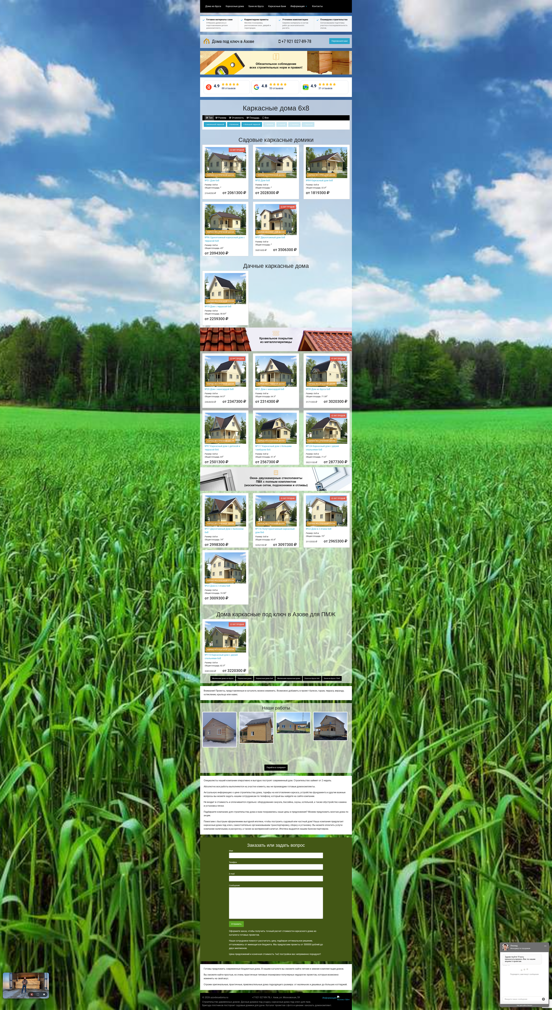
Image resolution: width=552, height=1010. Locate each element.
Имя (231, 851)
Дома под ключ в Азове (232, 41)
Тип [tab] (210, 117)
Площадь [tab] (254, 117)
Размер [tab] (222, 117)
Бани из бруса (256, 6)
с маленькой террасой (215, 124)
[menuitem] (213, 6)
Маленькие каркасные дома (288, 678)
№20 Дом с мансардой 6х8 (219, 389)
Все (266, 117)
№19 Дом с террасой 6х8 (218, 306)
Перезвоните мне (339, 41)
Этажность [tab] (237, 117)
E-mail (231, 874)
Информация (298, 6)
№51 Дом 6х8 (212, 180)
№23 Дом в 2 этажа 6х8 (217, 585)
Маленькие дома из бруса (222, 678)
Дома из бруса (213, 6)
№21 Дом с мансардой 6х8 (269, 389)
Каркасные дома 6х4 (264, 678)
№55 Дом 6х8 (262, 180)
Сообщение (234, 885)
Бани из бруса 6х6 (312, 678)
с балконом (233, 124)
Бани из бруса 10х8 (332, 678)
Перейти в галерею (276, 767)
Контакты (317, 6)
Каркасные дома (235, 6)
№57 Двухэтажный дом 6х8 (270, 237)
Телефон (233, 862)
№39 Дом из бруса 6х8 (318, 389)
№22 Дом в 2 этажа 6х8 (318, 529)
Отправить (236, 924)
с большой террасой (251, 124)
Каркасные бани (277, 6)
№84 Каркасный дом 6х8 (319, 180)
